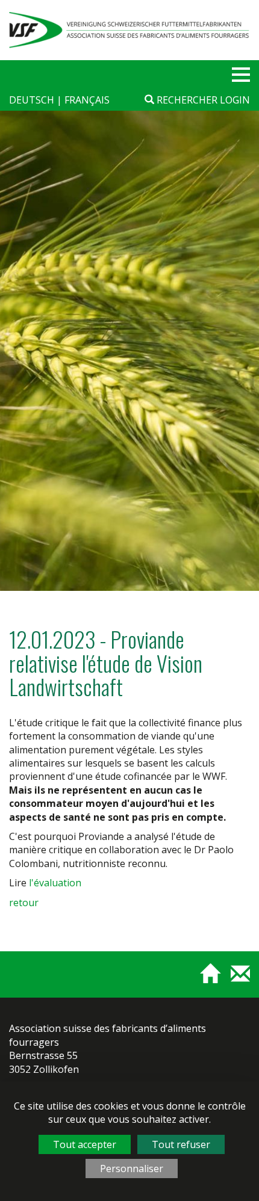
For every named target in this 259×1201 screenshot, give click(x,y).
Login (235, 100)
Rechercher (185, 100)
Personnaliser (131, 1168)
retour (24, 902)
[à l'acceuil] (205, 979)
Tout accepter (84, 1144)
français (87, 100)
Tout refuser (181, 1144)
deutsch (33, 100)
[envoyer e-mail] (236, 979)
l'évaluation (55, 882)
